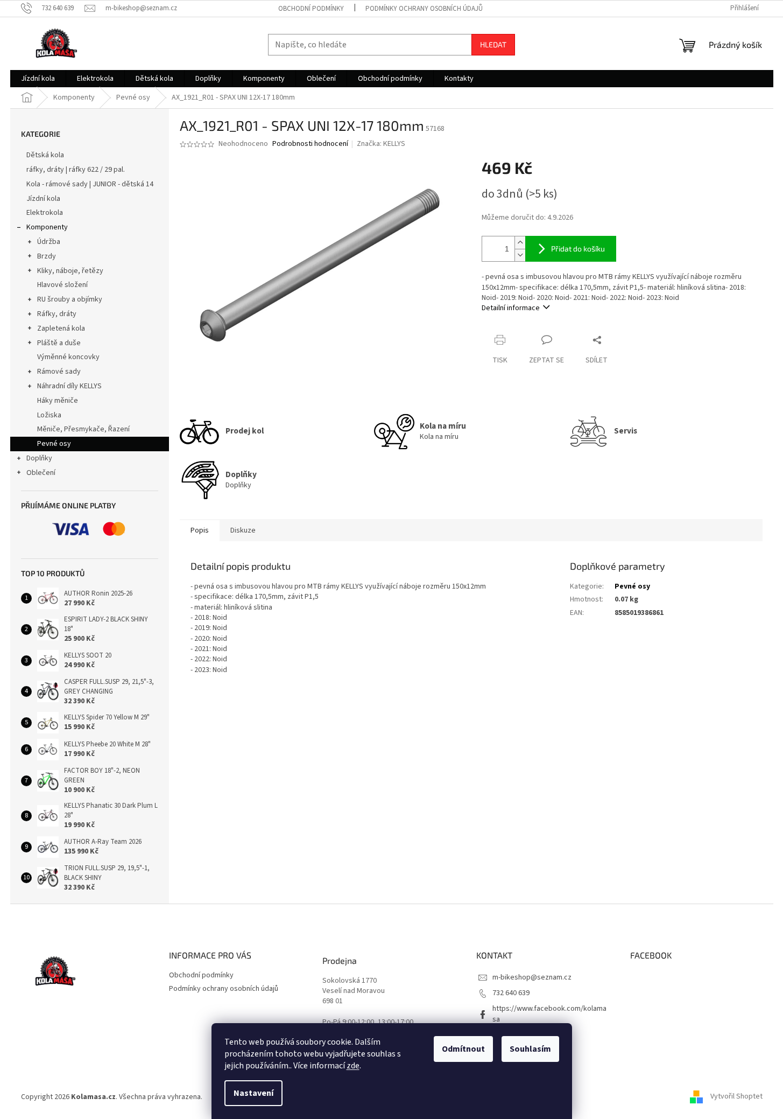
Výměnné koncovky (68, 357)
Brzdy (46, 256)
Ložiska (49, 415)
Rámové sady (59, 371)
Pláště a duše (59, 343)
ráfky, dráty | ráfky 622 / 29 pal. (75, 169)
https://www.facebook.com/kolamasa (549, 1013)
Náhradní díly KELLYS (69, 386)
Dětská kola (45, 155)
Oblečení (40, 472)
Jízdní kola (43, 198)
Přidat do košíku (578, 248)
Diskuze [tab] (243, 530)
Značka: (381, 143)
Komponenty (47, 227)
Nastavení (253, 1093)
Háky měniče (57, 400)
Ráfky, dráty (56, 314)
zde (353, 1066)
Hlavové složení (62, 284)
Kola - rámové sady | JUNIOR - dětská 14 (89, 184)
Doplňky (39, 458)
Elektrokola (44, 212)
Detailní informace (511, 308)
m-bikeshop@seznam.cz (532, 977)
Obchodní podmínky (311, 8)
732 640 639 (511, 993)
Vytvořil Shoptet (736, 1097)
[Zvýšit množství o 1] (519, 242)
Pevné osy (54, 443)
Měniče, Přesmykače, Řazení (83, 429)
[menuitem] (38, 78)
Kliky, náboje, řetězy (70, 270)
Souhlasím (530, 1049)
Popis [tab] (200, 530)
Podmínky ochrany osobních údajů (424, 8)
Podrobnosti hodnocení (310, 144)
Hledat (493, 44)
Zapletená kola (61, 328)
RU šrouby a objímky (69, 299)
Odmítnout (463, 1049)
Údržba (48, 241)
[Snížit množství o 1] (519, 255)
